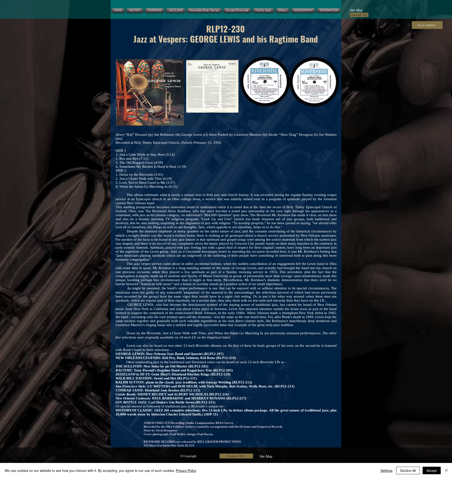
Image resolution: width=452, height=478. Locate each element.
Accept (432, 470)
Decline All (408, 470)
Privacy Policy (186, 470)
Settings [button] (386, 470)
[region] (149, 92)
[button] (356, 10)
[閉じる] (446, 470)
